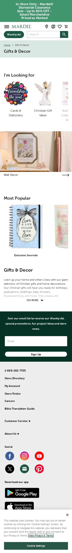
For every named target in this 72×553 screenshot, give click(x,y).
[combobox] (43, 34)
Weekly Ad (14, 34)
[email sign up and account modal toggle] (53, 26)
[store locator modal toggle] (47, 26)
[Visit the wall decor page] (65, 175)
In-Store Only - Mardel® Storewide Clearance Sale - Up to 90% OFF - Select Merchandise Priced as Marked (34, 11)
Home (7, 45)
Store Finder (13, 393)
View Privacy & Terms (41, 535)
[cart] (66, 26)
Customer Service (16, 420)
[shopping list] (60, 26)
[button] (35, 421)
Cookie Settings (36, 545)
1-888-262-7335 (15, 370)
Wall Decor (11, 174)
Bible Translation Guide (20, 408)
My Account (12, 385)
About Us (10, 433)
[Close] (67, 515)
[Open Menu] (7, 26)
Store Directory (15, 378)
